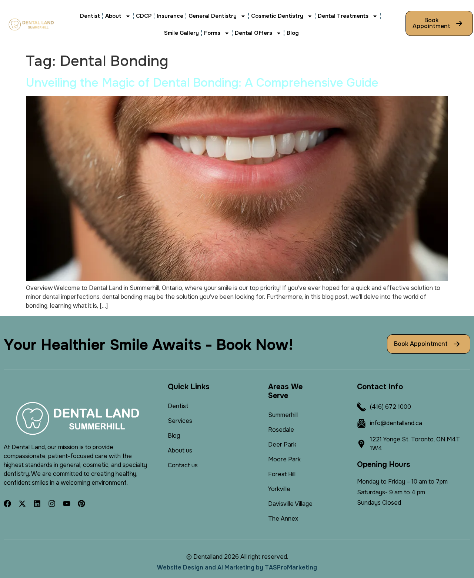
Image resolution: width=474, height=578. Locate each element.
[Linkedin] (37, 503)
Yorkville (279, 489)
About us (180, 450)
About (113, 16)
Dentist (90, 16)
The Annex (283, 518)
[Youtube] (66, 503)
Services (180, 421)
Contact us (183, 465)
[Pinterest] (81, 503)
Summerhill (283, 415)
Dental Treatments (343, 16)
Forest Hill (282, 474)
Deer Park (282, 444)
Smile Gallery (181, 33)
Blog (293, 33)
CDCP (143, 16)
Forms (212, 33)
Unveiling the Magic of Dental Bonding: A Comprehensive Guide (202, 82)
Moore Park (284, 459)
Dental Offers (253, 33)
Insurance (170, 16)
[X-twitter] (22, 503)
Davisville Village (290, 504)
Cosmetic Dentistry (277, 16)
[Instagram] (52, 503)
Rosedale (281, 430)
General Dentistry (212, 16)
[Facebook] (7, 503)
